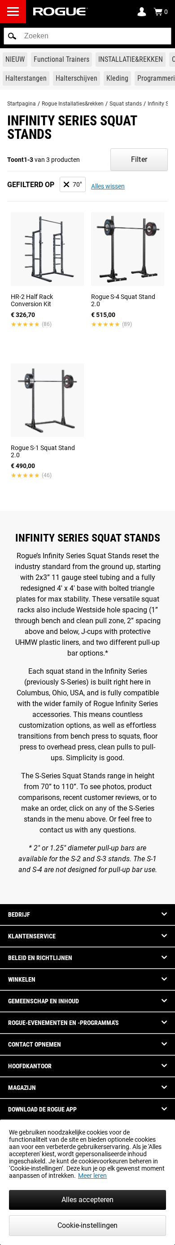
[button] (12, 36)
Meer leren (92, 1175)
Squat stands (125, 104)
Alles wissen (108, 186)
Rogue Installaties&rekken (73, 104)
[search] (87, 36)
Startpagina (21, 104)
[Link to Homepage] (60, 11)
